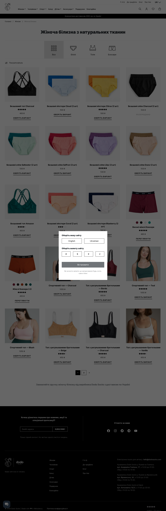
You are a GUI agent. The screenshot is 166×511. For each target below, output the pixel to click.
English (72, 241)
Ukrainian (94, 241)
